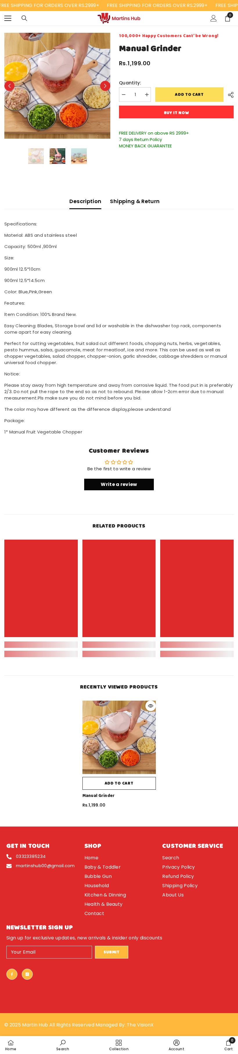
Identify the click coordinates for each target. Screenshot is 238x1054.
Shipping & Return (135, 201)
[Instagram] (27, 974)
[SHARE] (228, 95)
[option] (57, 86)
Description (85, 201)
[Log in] (213, 18)
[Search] (24, 18)
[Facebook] (11, 974)
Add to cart (189, 94)
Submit (111, 952)
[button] (9, 86)
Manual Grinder (98, 796)
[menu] (7, 18)
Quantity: (130, 83)
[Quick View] (150, 706)
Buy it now (176, 112)
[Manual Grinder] (119, 737)
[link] (41, 644)
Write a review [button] (119, 484)
